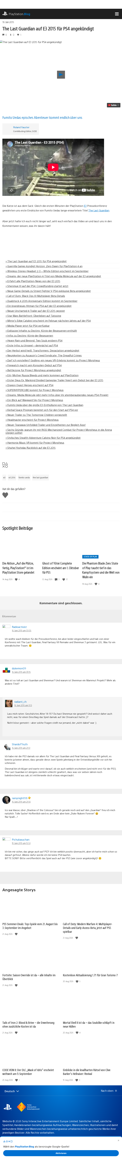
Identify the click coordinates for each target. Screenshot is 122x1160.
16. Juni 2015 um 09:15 (21, 671)
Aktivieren (61, 1153)
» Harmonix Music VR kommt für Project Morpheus (35, 442)
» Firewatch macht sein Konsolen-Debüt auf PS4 (34, 365)
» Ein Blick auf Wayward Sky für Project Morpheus (34, 400)
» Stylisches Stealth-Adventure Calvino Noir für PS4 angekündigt (43, 437)
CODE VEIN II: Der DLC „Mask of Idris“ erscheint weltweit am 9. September (28, 1071)
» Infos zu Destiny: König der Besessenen (29, 335)
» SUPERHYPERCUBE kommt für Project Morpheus (35, 390)
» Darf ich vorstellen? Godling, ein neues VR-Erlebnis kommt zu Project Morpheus (53, 360)
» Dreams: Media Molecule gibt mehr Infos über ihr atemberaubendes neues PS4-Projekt (57, 395)
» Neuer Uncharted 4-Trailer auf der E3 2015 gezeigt (35, 310)
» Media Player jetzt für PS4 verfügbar (28, 325)
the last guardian (40, 477)
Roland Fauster (21, 127)
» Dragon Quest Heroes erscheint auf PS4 (29, 385)
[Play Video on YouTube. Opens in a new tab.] (113, 105)
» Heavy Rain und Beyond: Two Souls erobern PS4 (34, 340)
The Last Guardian (98, 210)
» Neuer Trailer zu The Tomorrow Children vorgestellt (36, 414)
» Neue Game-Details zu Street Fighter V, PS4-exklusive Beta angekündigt (48, 291)
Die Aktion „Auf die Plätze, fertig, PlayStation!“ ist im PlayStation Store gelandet (18, 567)
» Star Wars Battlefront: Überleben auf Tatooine (33, 315)
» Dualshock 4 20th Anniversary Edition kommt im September (41, 301)
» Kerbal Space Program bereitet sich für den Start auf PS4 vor (42, 410)
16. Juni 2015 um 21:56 (21, 801)
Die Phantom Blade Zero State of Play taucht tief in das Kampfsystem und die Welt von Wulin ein (100, 570)
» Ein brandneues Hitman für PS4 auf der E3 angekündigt (38, 306)
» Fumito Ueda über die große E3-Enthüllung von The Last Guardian (44, 405)
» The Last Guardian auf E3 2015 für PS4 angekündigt (36, 261)
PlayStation (19, 14)
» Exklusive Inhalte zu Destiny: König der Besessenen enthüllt (41, 330)
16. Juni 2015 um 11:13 (23, 705)
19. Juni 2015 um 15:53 (21, 843)
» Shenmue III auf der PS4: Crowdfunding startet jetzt (37, 286)
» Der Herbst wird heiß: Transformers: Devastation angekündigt (42, 350)
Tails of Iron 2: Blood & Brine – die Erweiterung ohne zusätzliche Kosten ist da (28, 1024)
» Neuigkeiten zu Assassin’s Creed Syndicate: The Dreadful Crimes (44, 355)
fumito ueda (24, 477)
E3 (85, 205)
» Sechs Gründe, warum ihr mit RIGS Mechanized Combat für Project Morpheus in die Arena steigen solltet (59, 431)
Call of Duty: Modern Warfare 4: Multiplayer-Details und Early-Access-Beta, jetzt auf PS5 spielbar (87, 927)
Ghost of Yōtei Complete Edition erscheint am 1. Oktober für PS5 (60, 567)
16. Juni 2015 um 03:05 (21, 630)
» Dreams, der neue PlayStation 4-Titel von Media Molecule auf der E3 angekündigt (53, 276)
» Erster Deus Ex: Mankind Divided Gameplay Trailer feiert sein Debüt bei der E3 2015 (54, 380)
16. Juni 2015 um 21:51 (21, 747)
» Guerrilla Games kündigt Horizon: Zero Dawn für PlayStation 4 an (44, 266)
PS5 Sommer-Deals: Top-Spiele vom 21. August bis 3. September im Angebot (30, 926)
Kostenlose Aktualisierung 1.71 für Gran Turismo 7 (90, 975)
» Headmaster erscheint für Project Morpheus (32, 419)
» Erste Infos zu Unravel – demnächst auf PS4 (32, 345)
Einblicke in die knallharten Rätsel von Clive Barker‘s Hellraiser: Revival (86, 1071)
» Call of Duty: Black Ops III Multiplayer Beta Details (35, 296)
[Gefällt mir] (16, 579)
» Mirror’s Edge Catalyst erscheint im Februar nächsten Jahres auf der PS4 (48, 320)
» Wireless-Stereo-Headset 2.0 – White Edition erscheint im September (47, 271)
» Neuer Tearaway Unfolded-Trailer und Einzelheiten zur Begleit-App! (46, 424)
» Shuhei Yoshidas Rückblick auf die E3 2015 (31, 447)
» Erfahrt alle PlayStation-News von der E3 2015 (33, 281)
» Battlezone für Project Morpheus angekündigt (33, 370)
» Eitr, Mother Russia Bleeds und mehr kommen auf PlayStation (42, 375)
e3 (4, 477)
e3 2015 (12, 477)
